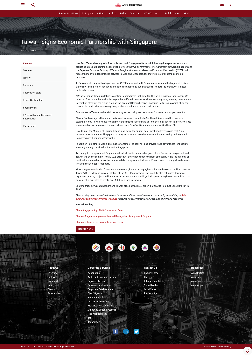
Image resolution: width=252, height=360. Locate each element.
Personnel (28, 85)
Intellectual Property (98, 301)
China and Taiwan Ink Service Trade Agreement (100, 222)
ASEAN (101, 13)
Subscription (54, 293)
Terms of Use (210, 346)
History (26, 77)
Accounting (94, 273)
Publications (172, 13)
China (112, 13)
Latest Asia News (68, 13)
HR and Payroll (95, 297)
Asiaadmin (196, 281)
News (50, 285)
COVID (148, 13)
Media (187, 13)
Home (24, 50)
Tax (89, 317)
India (123, 13)
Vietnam (135, 13)
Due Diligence (95, 293)
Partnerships (29, 126)
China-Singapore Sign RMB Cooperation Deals (100, 210)
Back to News (85, 228)
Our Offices (150, 289)
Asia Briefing (197, 273)
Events (51, 289)
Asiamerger (197, 285)
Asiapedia (196, 277)
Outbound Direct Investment (102, 309)
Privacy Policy (224, 346)
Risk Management (97, 313)
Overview (27, 70)
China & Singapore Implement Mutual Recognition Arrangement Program (114, 216)
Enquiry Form (151, 273)
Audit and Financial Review (102, 277)
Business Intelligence (99, 285)
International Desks (154, 281)
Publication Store (32, 92)
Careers (148, 277)
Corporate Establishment (101, 289)
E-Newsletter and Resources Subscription (37, 116)
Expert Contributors (33, 100)
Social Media (30, 107)
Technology (94, 322)
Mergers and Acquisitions (101, 305)
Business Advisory (97, 281)
